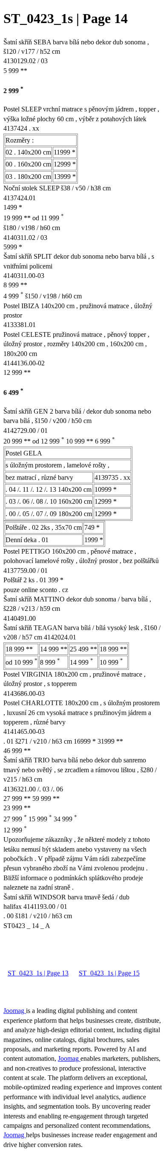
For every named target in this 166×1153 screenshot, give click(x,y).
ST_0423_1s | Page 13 (38, 973)
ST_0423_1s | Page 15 (109, 973)
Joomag (14, 1010)
